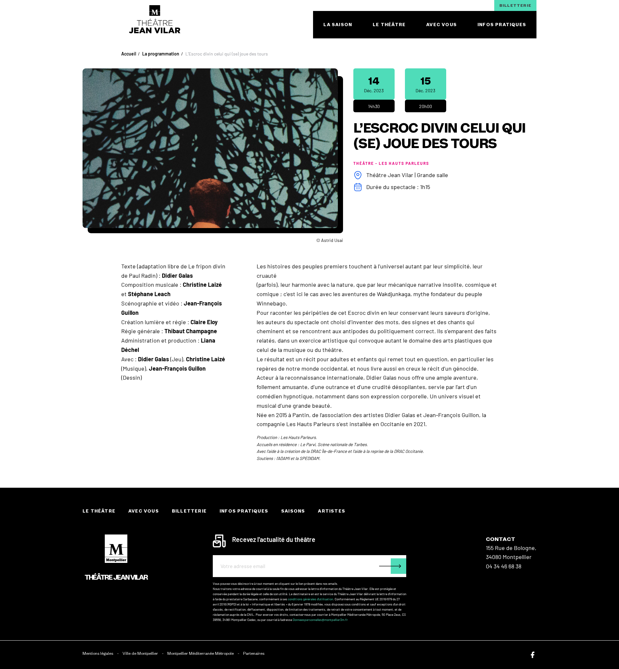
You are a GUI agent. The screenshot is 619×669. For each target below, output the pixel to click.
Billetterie (515, 5)
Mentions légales (98, 653)
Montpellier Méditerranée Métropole (200, 653)
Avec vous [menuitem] (441, 24)
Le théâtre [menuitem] (389, 24)
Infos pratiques (244, 511)
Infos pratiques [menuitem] (501, 24)
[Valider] (392, 566)
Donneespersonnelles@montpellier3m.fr (320, 620)
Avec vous (143, 511)
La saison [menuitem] (337, 24)
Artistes (331, 511)
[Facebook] (532, 655)
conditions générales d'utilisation (310, 599)
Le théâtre (99, 511)
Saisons (293, 511)
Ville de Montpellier (140, 653)
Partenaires (253, 653)
